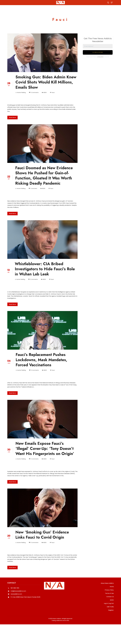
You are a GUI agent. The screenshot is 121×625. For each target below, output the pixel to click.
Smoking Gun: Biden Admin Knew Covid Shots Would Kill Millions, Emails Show (45, 82)
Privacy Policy (109, 590)
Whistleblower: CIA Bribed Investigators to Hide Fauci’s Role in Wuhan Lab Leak (45, 269)
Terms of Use (109, 593)
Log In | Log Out (109, 603)
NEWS (45, 92)
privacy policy (100, 56)
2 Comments (34, 279)
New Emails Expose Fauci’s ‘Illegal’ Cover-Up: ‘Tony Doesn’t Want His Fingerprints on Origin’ (44, 449)
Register (111, 610)
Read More (12, 117)
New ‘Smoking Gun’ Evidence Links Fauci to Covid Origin (42, 534)
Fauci (53, 92)
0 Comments (34, 459)
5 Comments (35, 92)
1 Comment (33, 188)
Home (112, 587)
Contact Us (110, 597)
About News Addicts (107, 583)
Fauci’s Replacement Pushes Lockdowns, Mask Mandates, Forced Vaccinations (41, 360)
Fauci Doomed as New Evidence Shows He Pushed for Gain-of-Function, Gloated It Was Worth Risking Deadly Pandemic (44, 175)
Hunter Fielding (21, 92)
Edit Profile (110, 607)
